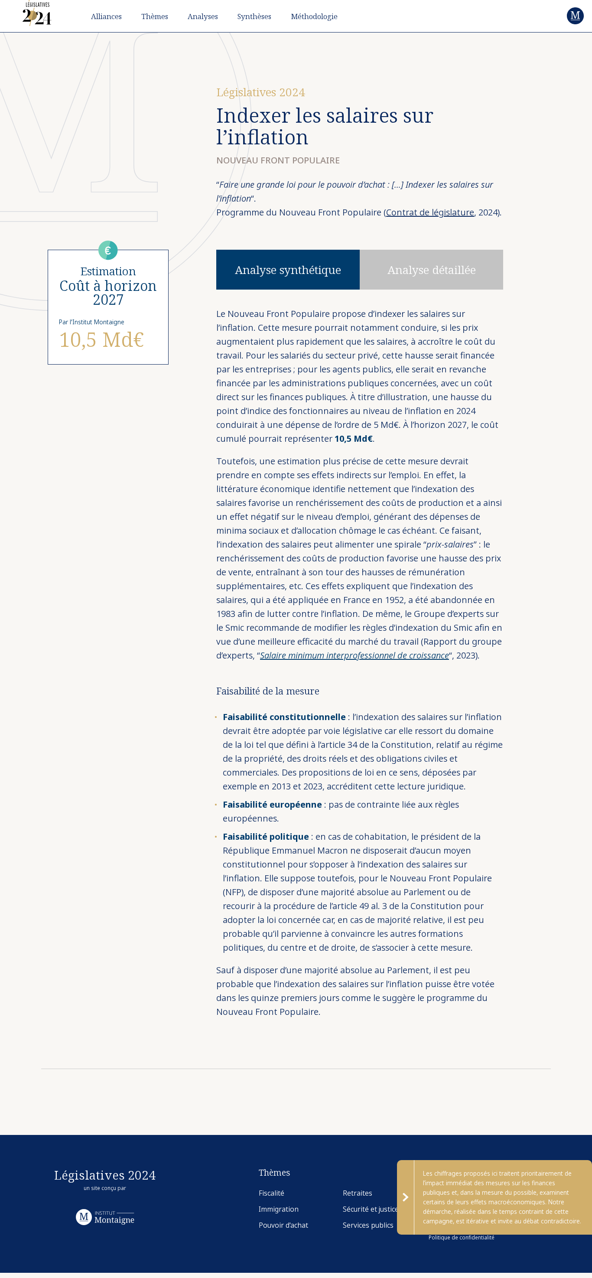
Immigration (279, 1209)
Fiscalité (271, 1193)
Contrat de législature (430, 212)
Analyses (203, 16)
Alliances (106, 16)
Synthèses (254, 16)
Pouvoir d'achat (283, 1225)
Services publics (368, 1225)
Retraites (357, 1193)
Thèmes (154, 16)
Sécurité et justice (371, 1209)
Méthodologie (314, 16)
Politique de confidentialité (461, 1237)
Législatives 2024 (260, 92)
